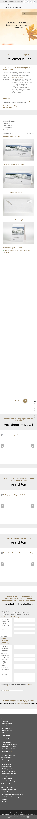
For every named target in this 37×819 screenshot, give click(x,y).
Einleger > (4, 733)
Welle (21, 77)
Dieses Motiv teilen (16, 401)
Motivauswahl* (5, 646)
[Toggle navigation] (32, 6)
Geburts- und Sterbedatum (5, 656)
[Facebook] (24, 1)
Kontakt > (4, 801)
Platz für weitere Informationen (5, 675)
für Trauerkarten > (6, 757)
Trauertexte (18, 27)
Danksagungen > (6, 728)
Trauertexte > (5, 735)
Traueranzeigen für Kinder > (9, 744)
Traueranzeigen (24, 23)
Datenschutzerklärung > (8, 781)
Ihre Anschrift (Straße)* (5, 622)
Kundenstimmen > (7, 792)
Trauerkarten (11, 23)
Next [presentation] (32, 446)
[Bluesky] (34, 1)
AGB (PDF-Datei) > (6, 783)
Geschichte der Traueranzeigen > (11, 797)
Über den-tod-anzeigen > (9, 789)
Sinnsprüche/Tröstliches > (9, 749)
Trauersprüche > (9, 98)
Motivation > (5, 799)
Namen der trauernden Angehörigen (4, 661)
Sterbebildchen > (6, 726)
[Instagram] (27, 1)
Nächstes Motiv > (29, 133)
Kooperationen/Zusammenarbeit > (12, 794)
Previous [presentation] (2, 446)
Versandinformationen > (8, 773)
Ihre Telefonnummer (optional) (5, 634)
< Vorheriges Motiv (8, 133)
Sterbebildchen (24, 25)
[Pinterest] (31, 1)
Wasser (17, 77)
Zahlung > (4, 776)
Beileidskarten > (7, 751)
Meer (13, 77)
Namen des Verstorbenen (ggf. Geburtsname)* (5, 651)
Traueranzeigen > (6, 723)
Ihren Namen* (5, 619)
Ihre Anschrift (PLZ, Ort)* (5, 626)
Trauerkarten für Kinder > (9, 746)
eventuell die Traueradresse (5, 668)
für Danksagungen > (7, 760)
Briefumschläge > (6, 730)
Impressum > (5, 804)
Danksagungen (11, 25)
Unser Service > (6, 766)
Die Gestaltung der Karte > (9, 771)
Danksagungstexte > (7, 738)
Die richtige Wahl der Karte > (10, 769)
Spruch (3, 665)
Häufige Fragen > (6, 778)
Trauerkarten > (5, 721)
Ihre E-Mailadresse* (5, 630)
